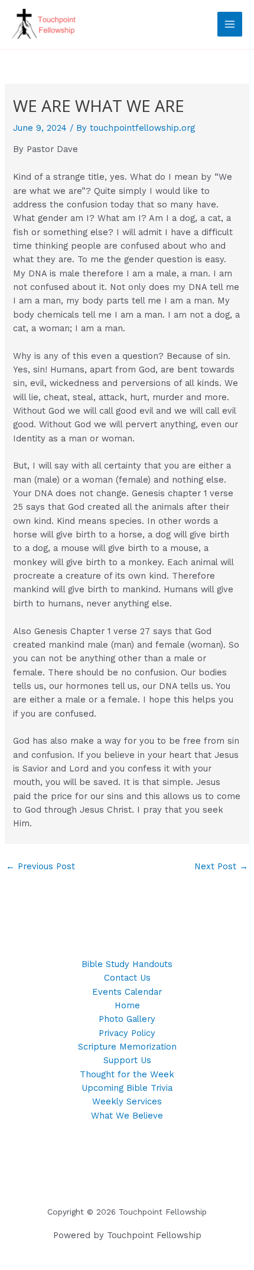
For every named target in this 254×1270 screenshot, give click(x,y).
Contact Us (127, 977)
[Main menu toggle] (229, 24)
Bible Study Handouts (127, 964)
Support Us (127, 1060)
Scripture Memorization (127, 1046)
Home (127, 1005)
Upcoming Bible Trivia (127, 1088)
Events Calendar (127, 992)
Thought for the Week (127, 1074)
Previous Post (40, 866)
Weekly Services (127, 1101)
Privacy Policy (127, 1033)
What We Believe (127, 1115)
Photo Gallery (127, 1019)
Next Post (221, 866)
